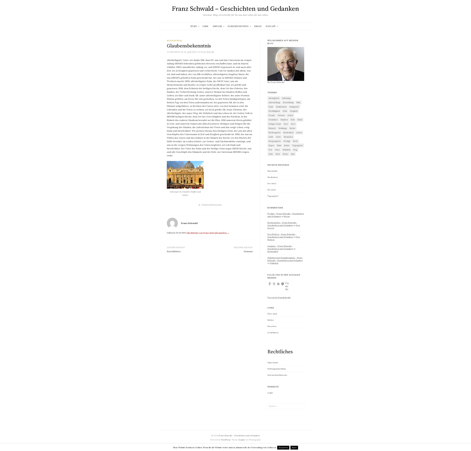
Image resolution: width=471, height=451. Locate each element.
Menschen (288, 137)
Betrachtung (288, 102)
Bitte (298, 102)
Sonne (286, 145)
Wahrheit (286, 150)
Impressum (272, 362)
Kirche (292, 128)
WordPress (225, 440)
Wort (277, 154)
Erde (285, 111)
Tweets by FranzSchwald (278, 297)
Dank (271, 107)
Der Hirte (271, 183)
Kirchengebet (274, 132)
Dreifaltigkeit (274, 111)
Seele (295, 141)
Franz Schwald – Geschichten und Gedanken (235, 9)
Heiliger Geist (275, 124)
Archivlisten (272, 332)
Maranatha (272, 171)
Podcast (271, 26)
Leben (299, 132)
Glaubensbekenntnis (211, 204)
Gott (292, 119)
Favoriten (271, 326)
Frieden (281, 115)
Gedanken (273, 119)
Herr (286, 124)
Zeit (292, 154)
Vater (277, 150)
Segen (271, 145)
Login (270, 392)
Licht (271, 137)
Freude (272, 115)
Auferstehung (274, 102)
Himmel (272, 128)
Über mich (272, 313)
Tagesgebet (297, 145)
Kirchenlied (288, 132)
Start (193, 26)
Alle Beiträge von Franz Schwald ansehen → (207, 232)
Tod (270, 150)
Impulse (217, 26)
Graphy (241, 440)
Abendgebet (274, 98)
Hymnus (248, 251)
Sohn (279, 145)
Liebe (278, 137)
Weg (295, 150)
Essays (257, 26)
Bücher (270, 320)
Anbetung (286, 98)
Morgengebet (275, 141)
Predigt (287, 141)
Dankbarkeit (281, 107)
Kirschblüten (174, 251)
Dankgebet (294, 107)
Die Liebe (271, 189)
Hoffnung (283, 128)
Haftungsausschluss (276, 369)
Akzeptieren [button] (283, 448)
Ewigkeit (294, 111)
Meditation (272, 177)
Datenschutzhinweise (277, 375)
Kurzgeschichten (238, 26)
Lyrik (205, 26)
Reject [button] (294, 448)
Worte (285, 154)
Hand (299, 119)
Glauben (284, 119)
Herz (293, 124)
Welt (271, 154)
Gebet (290, 115)
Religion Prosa (174, 40)
